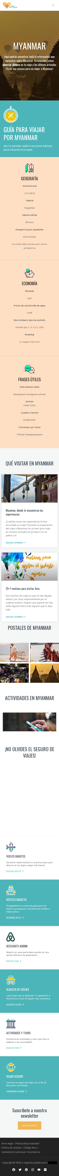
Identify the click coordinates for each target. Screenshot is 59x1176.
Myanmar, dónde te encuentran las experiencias (24, 512)
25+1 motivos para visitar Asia (23, 588)
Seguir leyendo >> (16, 542)
